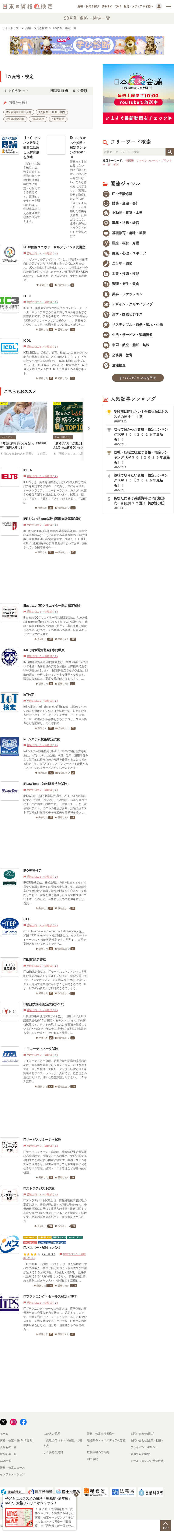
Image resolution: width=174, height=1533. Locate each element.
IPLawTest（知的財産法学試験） (46, 783)
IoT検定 (28, 694)
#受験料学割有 (15, 119)
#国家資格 (38, 119)
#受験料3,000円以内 (18, 112)
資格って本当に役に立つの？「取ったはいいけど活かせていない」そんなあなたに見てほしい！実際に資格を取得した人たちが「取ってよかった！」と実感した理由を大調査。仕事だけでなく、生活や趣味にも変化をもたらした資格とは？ (78, 199)
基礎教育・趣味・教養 (128, 233)
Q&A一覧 (5, 1460)
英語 (116, 164)
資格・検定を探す (88, 6)
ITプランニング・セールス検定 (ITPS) (50, 1296)
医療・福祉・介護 (125, 243)
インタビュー (7, 437)
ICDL (27, 340)
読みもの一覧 (8, 1447)
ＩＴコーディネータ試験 (40, 1049)
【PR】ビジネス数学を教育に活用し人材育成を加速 (32, 147)
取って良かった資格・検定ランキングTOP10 (78, 147)
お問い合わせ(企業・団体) (146, 1440)
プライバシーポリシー (144, 1447)
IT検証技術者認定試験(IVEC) (43, 1004)
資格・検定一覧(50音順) (16, 1440)
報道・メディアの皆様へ (138, 6)
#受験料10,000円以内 (52, 112)
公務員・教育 (121, 355)
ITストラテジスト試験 (39, 1188)
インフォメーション (12, 1474)
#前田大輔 (44, 453)
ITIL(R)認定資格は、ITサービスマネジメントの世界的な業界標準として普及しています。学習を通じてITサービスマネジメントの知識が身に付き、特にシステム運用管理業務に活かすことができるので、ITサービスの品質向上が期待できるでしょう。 (55, 980)
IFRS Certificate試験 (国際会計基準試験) (52, 518)
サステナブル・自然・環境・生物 (137, 324)
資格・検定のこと (63, 437)
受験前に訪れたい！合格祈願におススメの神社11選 (141, 416)
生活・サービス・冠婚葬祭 (132, 335)
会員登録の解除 (140, 1454)
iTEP (26, 919)
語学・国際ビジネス (127, 314)
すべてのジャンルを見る (138, 378)
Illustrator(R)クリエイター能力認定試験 (51, 605)
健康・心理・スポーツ (128, 253)
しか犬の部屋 (52, 1433)
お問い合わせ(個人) (142, 1433)
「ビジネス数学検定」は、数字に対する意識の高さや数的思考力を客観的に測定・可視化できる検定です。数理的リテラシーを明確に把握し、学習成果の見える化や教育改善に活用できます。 (31, 192)
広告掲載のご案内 (98, 1452)
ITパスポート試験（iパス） (42, 1247)
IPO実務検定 (32, 870)
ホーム (4, 1433)
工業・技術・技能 (125, 273)
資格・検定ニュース (12, 1467)
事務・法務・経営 (125, 222)
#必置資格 (58, 119)
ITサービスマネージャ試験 (42, 1139)
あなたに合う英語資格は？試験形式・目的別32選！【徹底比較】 (140, 503)
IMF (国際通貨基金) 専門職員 (44, 650)
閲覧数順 (57, 91)
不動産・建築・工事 (127, 212)
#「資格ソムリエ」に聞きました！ (75, 453)
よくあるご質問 (53, 1452)
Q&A (118, 6)
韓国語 (129, 160)
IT (109, 164)
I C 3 (27, 296)
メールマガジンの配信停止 (147, 1460)
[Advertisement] (45, 578)
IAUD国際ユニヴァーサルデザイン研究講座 (54, 247)
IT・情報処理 (121, 194)
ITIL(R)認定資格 (34, 959)
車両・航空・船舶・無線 (130, 345)
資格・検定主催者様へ (101, 1433)
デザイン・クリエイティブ (132, 304)
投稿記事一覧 (8, 1454)
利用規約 (92, 1459)
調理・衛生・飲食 (125, 284)
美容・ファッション (127, 294)
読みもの (107, 6)
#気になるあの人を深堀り (17, 453)
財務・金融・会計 (125, 203)
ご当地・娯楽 (121, 263)
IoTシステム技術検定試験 (41, 739)
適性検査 (118, 365)
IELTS (27, 470)
